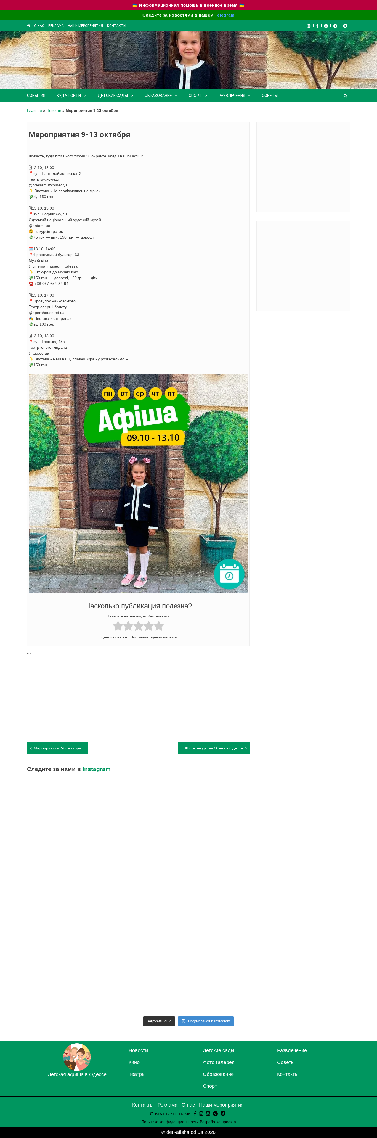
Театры (137, 1074)
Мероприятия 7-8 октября (57, 748)
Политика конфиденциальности (170, 1121)
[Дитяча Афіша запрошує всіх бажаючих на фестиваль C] (66, 803)
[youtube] (326, 25)
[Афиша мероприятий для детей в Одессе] (28, 25)
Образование (158, 95)
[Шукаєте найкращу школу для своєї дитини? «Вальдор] (229, 943)
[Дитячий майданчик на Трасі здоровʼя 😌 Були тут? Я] (229, 990)
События (36, 95)
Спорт (195, 95)
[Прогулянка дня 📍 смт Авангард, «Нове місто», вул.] (66, 850)
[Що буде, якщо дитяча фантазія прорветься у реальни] (310, 943)
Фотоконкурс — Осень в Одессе (214, 748)
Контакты (116, 26)
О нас (39, 26)
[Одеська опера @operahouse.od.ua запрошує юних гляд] (148, 850)
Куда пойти (69, 95)
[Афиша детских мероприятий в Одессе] (77, 1069)
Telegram (224, 15)
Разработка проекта (218, 1121)
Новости (53, 110)
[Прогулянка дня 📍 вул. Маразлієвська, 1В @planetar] (310, 897)
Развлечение (292, 1050)
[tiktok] (345, 25)
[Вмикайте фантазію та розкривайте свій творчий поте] (229, 897)
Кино (134, 1062)
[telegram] (335, 25)
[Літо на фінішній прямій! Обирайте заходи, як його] (148, 803)
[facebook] (194, 1113)
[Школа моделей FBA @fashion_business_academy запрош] (229, 803)
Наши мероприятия (85, 26)
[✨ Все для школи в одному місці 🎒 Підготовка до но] (148, 990)
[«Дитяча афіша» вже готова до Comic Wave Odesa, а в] (310, 803)
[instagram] (201, 1113)
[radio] (118, 627)
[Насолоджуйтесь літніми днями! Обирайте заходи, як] (148, 897)
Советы (270, 95)
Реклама (56, 26)
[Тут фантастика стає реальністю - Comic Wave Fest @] (66, 990)
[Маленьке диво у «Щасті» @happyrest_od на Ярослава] (66, 943)
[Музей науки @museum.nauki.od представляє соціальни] (310, 990)
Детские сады (113, 95)
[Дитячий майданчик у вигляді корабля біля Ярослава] (66, 897)
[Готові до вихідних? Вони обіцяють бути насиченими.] (148, 943)
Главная (34, 110)
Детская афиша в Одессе (77, 1074)
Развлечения (232, 95)
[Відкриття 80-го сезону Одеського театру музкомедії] (229, 850)
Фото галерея (219, 1062)
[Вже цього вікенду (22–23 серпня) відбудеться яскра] (310, 850)
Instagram (97, 769)
